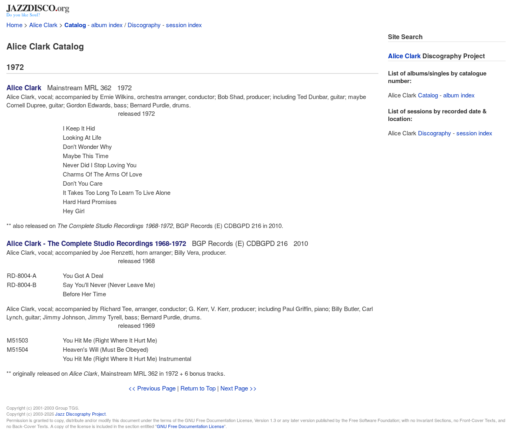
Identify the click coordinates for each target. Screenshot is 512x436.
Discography (144, 24)
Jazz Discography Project (80, 413)
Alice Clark (43, 24)
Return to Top (198, 388)
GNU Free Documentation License (190, 426)
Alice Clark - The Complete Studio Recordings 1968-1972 (96, 243)
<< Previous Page (152, 388)
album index (107, 24)
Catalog (75, 24)
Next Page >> (238, 388)
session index (184, 24)
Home (14, 24)
